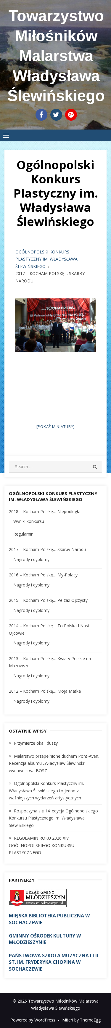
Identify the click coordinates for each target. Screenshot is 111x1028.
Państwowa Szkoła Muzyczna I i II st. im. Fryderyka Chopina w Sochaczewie (53, 962)
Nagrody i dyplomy (31, 559)
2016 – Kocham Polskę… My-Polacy (43, 575)
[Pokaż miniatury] (55, 426)
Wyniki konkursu (28, 521)
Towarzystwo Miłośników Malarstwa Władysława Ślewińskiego (56, 55)
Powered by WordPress (32, 1020)
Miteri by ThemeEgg (81, 1020)
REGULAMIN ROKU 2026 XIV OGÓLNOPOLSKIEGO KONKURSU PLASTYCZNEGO (41, 845)
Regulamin (23, 534)
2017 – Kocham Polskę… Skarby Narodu (47, 549)
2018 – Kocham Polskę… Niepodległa (45, 511)
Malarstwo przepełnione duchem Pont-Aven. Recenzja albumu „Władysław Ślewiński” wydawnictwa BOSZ (54, 763)
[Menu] (6, 135)
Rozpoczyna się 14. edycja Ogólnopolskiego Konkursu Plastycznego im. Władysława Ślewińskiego (53, 818)
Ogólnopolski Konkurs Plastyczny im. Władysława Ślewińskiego (46, 259)
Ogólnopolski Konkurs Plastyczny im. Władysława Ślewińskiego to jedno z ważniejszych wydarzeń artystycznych (46, 790)
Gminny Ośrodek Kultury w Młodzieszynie (45, 938)
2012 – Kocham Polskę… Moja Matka (45, 691)
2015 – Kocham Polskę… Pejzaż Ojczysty (48, 600)
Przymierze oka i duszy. (36, 743)
